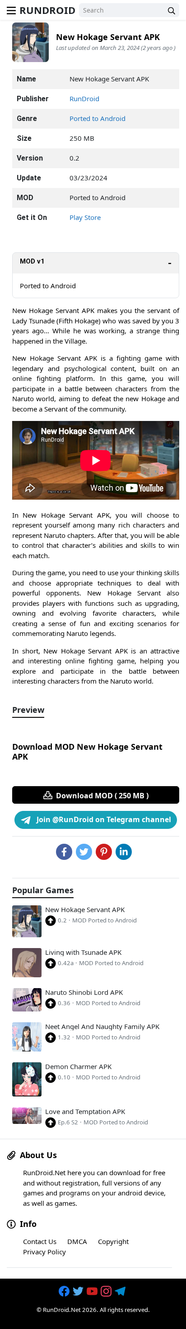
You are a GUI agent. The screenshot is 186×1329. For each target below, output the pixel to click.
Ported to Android (98, 118)
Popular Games (43, 890)
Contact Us (39, 1241)
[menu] (11, 10)
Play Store (85, 217)
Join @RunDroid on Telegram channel (103, 819)
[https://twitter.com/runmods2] (79, 1292)
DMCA (77, 1241)
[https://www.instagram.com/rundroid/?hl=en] (107, 1292)
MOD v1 (32, 261)
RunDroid (47, 10)
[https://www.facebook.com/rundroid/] (65, 1292)
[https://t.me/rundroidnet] (121, 1292)
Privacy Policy (44, 1251)
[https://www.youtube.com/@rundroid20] (93, 1292)
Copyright (113, 1241)
